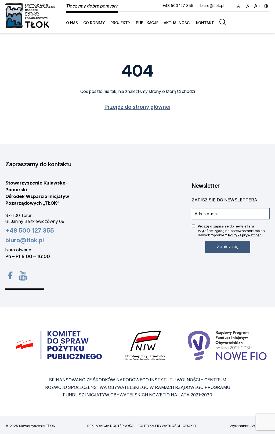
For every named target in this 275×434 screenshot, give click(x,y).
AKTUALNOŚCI (177, 22)
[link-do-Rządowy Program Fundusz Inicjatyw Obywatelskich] (227, 345)
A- (240, 6)
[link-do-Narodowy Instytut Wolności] (145, 345)
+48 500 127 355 (177, 5)
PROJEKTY (120, 22)
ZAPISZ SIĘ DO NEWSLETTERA (224, 199)
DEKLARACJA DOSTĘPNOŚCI (110, 426)
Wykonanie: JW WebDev (250, 426)
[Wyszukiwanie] (224, 21)
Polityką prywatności (245, 235)
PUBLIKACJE (147, 22)
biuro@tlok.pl (212, 5)
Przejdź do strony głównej (137, 107)
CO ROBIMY (94, 22)
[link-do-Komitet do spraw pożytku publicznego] (59, 345)
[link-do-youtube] (23, 275)
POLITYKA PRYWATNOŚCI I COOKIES (167, 426)
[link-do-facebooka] (10, 275)
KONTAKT (205, 22)
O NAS (72, 22)
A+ (258, 6)
